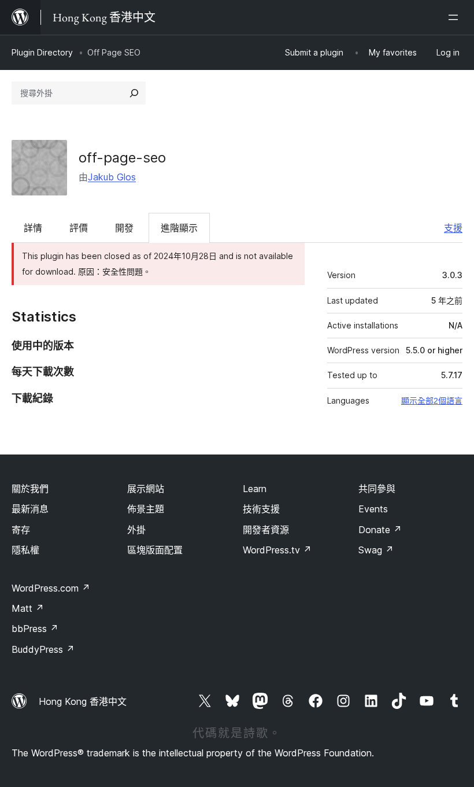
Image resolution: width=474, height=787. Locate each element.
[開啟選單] (455, 17)
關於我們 (30, 488)
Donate (380, 529)
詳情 (33, 228)
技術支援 (261, 509)
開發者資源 (266, 529)
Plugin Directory (42, 52)
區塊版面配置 (155, 550)
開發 (124, 228)
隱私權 (25, 550)
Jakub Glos (112, 177)
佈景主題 (145, 509)
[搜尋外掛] (134, 93)
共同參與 (376, 488)
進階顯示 (179, 228)
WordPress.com (51, 588)
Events (373, 509)
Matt (28, 608)
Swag (376, 550)
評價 (78, 228)
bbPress (35, 628)
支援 (453, 228)
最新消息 (30, 509)
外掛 (136, 529)
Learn (254, 488)
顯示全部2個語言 (431, 400)
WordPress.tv (277, 550)
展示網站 (145, 488)
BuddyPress (43, 649)
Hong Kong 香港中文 (83, 701)
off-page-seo (122, 157)
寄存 (21, 529)
